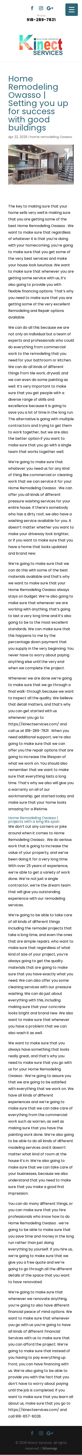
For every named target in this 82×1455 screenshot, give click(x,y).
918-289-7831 (41, 18)
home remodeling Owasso (51, 137)
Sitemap (49, 1448)
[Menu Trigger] (71, 9)
